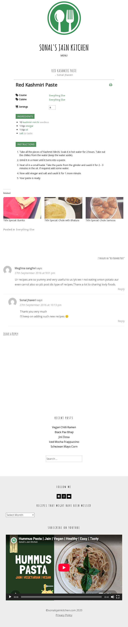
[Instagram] (64, 496)
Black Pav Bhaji (64, 432)
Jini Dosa (64, 437)
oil (27, 129)
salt (21, 133)
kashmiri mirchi (31, 122)
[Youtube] (69, 496)
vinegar (29, 125)
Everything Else (57, 95)
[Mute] (112, 597)
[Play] (10, 597)
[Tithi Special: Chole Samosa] (105, 208)
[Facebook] (59, 496)
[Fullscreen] (118, 597)
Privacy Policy (64, 615)
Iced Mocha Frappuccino (64, 442)
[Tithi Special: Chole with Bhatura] (63, 208)
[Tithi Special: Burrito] (22, 208)
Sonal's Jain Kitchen (64, 47)
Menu (64, 55)
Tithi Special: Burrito (14, 220)
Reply (121, 289)
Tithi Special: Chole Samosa (100, 220)
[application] (64, 567)
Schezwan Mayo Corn (64, 446)
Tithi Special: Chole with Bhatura (61, 220)
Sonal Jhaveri (65, 74)
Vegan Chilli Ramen (64, 427)
